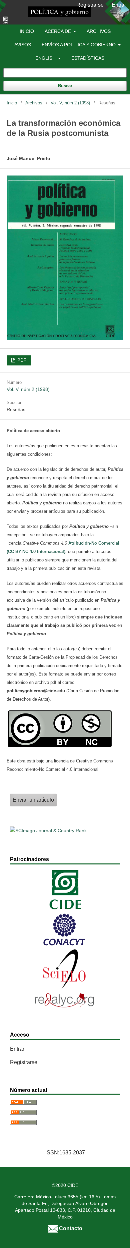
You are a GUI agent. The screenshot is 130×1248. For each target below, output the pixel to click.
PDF (21, 360)
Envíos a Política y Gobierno (79, 44)
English (46, 58)
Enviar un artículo (33, 800)
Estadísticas (87, 58)
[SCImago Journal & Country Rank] (48, 830)
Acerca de (58, 31)
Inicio (27, 31)
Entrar (119, 5)
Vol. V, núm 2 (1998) (70, 102)
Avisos (22, 44)
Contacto (70, 1228)
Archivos (99, 31)
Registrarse (90, 5)
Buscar (65, 85)
